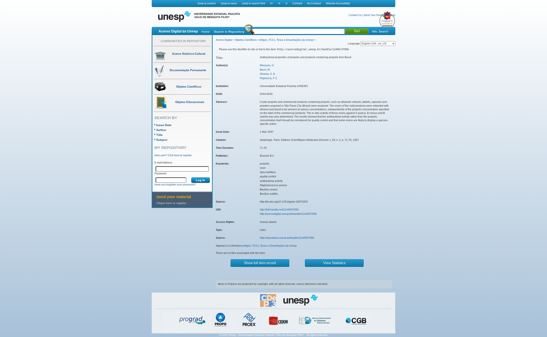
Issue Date (164, 125)
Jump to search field (253, 3)
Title (159, 135)
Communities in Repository (183, 41)
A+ (271, 3)
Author (161, 130)
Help (392, 15)
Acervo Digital (224, 39)
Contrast (297, 3)
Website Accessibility (338, 3)
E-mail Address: (163, 162)
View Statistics (334, 263)
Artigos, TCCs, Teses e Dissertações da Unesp (286, 39)
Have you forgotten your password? (175, 184)
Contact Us (355, 15)
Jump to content (206, 3)
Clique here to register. (171, 203)
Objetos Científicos (246, 39)
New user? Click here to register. (173, 155)
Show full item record (260, 263)
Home (205, 31)
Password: (160, 173)
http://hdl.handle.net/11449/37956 (279, 209)
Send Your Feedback (375, 15)
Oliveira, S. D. (268, 73)
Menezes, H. (267, 65)
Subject (161, 139)
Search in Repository (229, 31)
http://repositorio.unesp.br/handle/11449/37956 (287, 237)
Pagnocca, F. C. (269, 78)
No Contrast (314, 3)
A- (279, 3)
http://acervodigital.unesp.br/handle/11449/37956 (288, 213)
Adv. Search (380, 31)
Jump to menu (229, 3)
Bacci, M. (265, 69)
